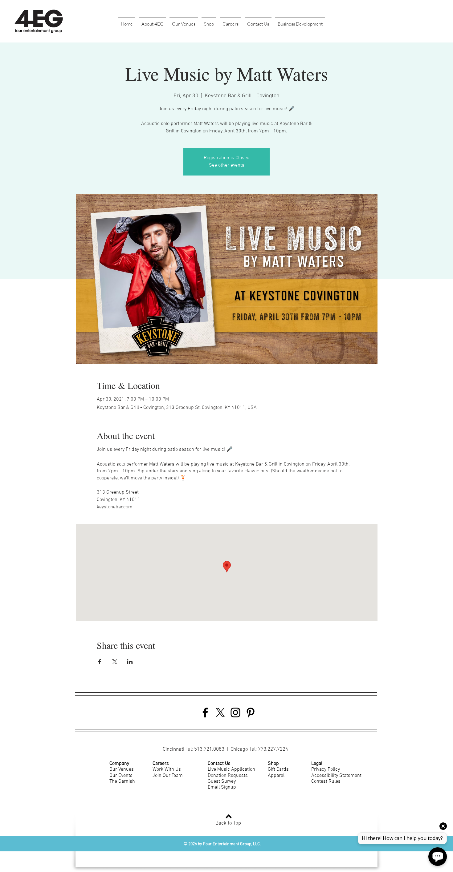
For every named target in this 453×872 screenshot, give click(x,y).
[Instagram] (235, 712)
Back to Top (228, 823)
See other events (226, 165)
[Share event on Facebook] (100, 661)
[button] (152, 21)
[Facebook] (205, 712)
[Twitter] (220, 712)
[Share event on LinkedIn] (130, 661)
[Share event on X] (115, 661)
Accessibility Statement (336, 776)
